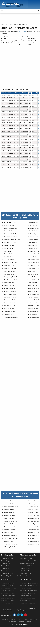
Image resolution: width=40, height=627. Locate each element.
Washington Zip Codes (11, 544)
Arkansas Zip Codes (10, 504)
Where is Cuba (5, 571)
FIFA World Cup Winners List (28, 585)
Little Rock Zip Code (10, 268)
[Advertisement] (20, 67)
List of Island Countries (7, 600)
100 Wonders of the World (8, 588)
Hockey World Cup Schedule (28, 603)
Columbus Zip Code (10, 242)
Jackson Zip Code (9, 259)
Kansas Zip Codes (9, 515)
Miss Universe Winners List (28, 561)
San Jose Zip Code (9, 305)
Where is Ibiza (5, 568)
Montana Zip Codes (10, 524)
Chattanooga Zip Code (11, 236)
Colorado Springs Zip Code (12, 239)
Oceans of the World (7, 585)
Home (2, 24)
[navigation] (2, 11)
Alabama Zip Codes (9, 501)
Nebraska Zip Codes (33, 524)
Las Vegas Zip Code (33, 265)
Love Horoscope (24, 568)
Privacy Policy (23, 619)
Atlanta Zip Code (32, 222)
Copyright (21, 621)
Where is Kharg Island (7, 583)
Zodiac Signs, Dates (25, 573)
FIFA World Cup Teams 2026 (28, 590)
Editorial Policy (33, 619)
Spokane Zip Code (33, 308)
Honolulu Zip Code (9, 257)
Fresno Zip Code (9, 254)
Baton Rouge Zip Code (10, 228)
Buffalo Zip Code (32, 231)
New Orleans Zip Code (10, 280)
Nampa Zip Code (32, 277)
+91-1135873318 (7, 610)
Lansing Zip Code (9, 265)
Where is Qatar (5, 563)
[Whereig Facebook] (14, 614)
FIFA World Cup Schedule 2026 (29, 583)
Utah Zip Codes (8, 541)
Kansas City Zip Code (10, 262)
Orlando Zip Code (33, 285)
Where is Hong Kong (7, 558)
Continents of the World (8, 595)
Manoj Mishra (22, 31)
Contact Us (13, 619)
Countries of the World (7, 593)
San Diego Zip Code (33, 302)
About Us (5, 619)
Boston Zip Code (9, 231)
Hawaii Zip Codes (33, 509)
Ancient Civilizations (7, 603)
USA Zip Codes (13, 24)
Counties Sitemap (25, 576)
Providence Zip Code (10, 291)
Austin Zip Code (32, 225)
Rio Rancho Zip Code (34, 294)
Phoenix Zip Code (9, 288)
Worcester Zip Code (33, 317)
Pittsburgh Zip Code (33, 288)
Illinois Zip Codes (9, 512)
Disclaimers (12, 621)
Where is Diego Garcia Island (9, 576)
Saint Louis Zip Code (33, 300)
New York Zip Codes (10, 529)
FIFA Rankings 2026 (25, 588)
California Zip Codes (33, 504)
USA (7, 24)
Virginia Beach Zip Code (11, 317)
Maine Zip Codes (9, 518)
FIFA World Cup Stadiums (27, 593)
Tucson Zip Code (32, 314)
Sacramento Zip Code (10, 300)
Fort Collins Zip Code (34, 251)
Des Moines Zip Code (34, 245)
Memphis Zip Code (9, 271)
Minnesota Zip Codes (10, 521)
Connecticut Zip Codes (11, 506)
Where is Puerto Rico (7, 573)
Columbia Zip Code (33, 239)
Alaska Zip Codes (33, 501)
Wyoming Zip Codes (10, 547)
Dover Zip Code (8, 248)
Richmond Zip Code (10, 294)
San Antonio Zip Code (10, 302)
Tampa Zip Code (9, 314)
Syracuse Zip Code (9, 311)
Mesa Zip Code (32, 271)
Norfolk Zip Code (32, 282)
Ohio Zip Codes (8, 532)
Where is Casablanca (26, 571)
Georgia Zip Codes (9, 509)
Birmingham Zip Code (34, 228)
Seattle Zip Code (9, 308)
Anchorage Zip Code (10, 222)
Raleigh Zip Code (32, 291)
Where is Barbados (6, 566)
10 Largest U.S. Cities (26, 558)
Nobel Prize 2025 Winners (27, 566)
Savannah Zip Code (33, 305)
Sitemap (28, 621)
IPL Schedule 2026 (25, 595)
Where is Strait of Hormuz (27, 563)
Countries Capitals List (7, 590)
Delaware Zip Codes (33, 506)
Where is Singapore (6, 561)
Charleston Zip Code (10, 234)
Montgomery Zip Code (10, 277)
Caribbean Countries (7, 598)
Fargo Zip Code (8, 251)
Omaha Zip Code (9, 285)
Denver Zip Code (9, 245)
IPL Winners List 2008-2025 (28, 598)
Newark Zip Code (9, 282)
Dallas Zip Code (32, 242)
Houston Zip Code (33, 257)
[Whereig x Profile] (21, 614)
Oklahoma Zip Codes (34, 532)
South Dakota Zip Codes (11, 538)
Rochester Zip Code (10, 297)
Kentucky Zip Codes (33, 515)
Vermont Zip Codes (33, 541)
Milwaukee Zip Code (10, 274)
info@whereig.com (21, 610)
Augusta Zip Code (9, 225)
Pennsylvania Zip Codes (11, 535)
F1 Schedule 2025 (25, 600)
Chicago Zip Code (33, 236)
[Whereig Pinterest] (25, 614)
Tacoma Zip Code (33, 311)
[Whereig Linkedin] (18, 614)
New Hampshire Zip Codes (12, 527)
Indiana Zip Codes (33, 512)
